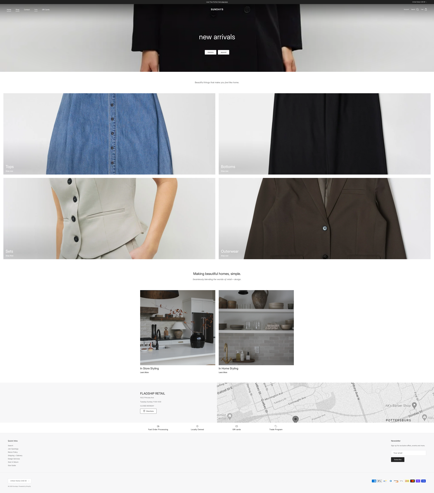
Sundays (15, 486)
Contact (27, 9)
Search (10, 445)
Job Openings (13, 449)
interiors (210, 52)
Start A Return (13, 462)
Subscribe (397, 459)
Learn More (144, 372)
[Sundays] (217, 9)
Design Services (14, 459)
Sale (36, 9)
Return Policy (13, 452)
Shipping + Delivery (15, 455)
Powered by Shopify (25, 486)
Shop (17, 9)
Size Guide (12, 465)
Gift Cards (46, 9)
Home (9, 9)
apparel (223, 52)
